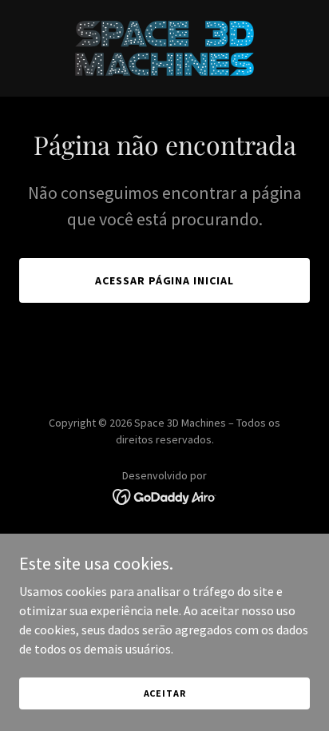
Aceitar (165, 693)
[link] (164, 48)
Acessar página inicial (165, 280)
